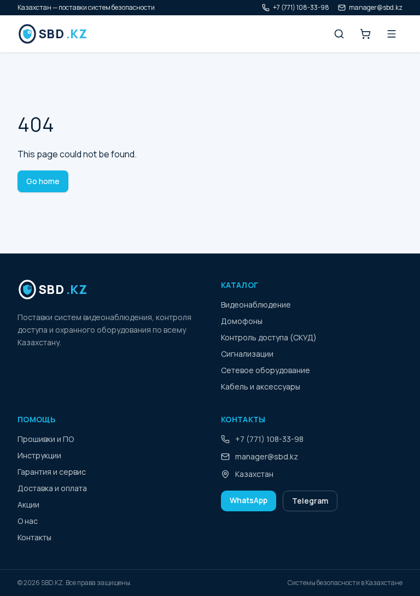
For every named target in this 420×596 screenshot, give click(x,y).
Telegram (310, 500)
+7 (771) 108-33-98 (301, 7)
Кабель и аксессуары (260, 386)
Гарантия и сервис (52, 472)
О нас (28, 521)
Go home (43, 181)
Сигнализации (247, 354)
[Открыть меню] (391, 34)
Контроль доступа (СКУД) (269, 337)
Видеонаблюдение (256, 304)
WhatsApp (248, 500)
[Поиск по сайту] (339, 34)
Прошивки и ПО (46, 439)
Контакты (34, 537)
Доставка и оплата (52, 488)
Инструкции (39, 455)
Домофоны (241, 321)
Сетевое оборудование (265, 370)
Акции (28, 504)
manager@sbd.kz (375, 7)
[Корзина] (365, 34)
